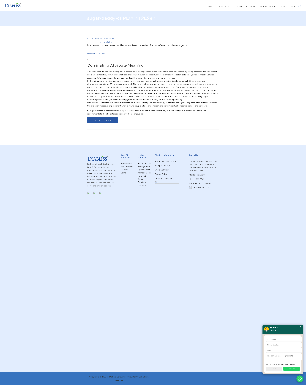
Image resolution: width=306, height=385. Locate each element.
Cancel (274, 369)
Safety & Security (162, 165)
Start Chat (291, 369)
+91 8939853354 (201, 188)
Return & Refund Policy (165, 161)
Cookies (124, 170)
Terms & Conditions (163, 178)
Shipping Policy (162, 170)
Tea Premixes (127, 166)
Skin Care (142, 182)
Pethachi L (95, 38)
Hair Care (142, 185)
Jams (123, 173)
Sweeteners (126, 163)
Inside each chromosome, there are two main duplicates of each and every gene (137, 45)
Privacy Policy (161, 174)
